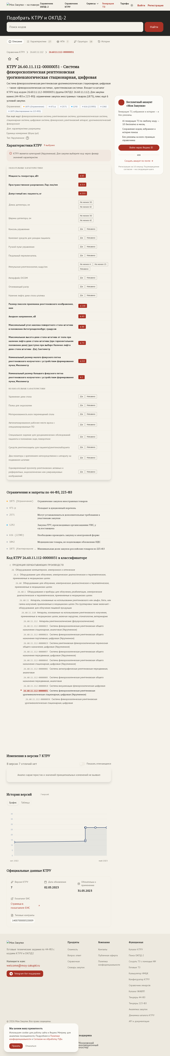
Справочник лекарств (139, 985)
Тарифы (124, 3)
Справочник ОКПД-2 (46, 5)
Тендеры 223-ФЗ (138, 1003)
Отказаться (30, 1045)
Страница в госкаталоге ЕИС (20, 905)
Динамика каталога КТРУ (141, 1015)
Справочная (74, 961)
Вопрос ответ (74, 955)
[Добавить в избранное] (10, 59)
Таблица (25, 802)
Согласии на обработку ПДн (48, 1039)
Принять (16, 1045)
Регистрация (155, 5)
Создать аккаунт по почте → (139, 160)
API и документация (139, 1021)
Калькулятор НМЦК (138, 973)
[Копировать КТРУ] (108, 72)
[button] (55, 72)
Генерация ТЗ (108, 5)
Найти (154, 27)
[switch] (82, 763)
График (12, 802)
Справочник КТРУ (71, 5)
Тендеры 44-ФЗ (137, 997)
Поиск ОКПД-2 (136, 955)
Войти (141, 5)
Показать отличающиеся (99, 763)
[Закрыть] (158, 101)
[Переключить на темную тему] (132, 5)
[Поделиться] (17, 59)
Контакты (102, 949)
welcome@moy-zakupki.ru (23, 965)
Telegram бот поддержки (27, 973)
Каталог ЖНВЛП (137, 991)
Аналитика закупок (138, 1009)
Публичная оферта (108, 955)
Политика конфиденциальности (109, 963)
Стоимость (73, 949)
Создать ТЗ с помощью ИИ (142, 961)
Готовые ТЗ (134, 967)
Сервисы (91, 3)
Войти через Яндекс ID (141, 147)
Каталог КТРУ (136, 949)
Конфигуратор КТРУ (139, 979)
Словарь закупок (76, 967)
